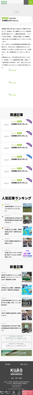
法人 (12, 378)
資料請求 (7, 364)
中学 (16, 378)
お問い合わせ (24, 364)
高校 (20, 378)
